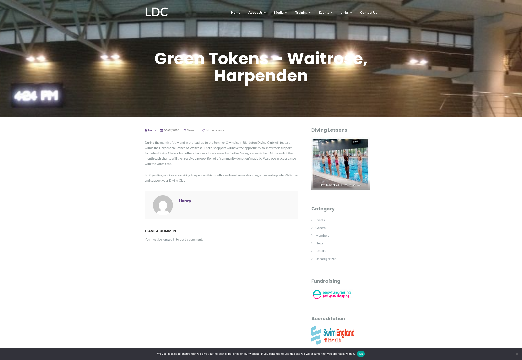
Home (235, 12)
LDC (156, 11)
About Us (255, 12)
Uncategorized (325, 259)
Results (320, 251)
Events (324, 12)
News (190, 130)
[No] (517, 354)
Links (345, 12)
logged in (169, 239)
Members (322, 235)
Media (279, 12)
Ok (361, 353)
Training (301, 12)
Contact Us (368, 12)
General (320, 228)
